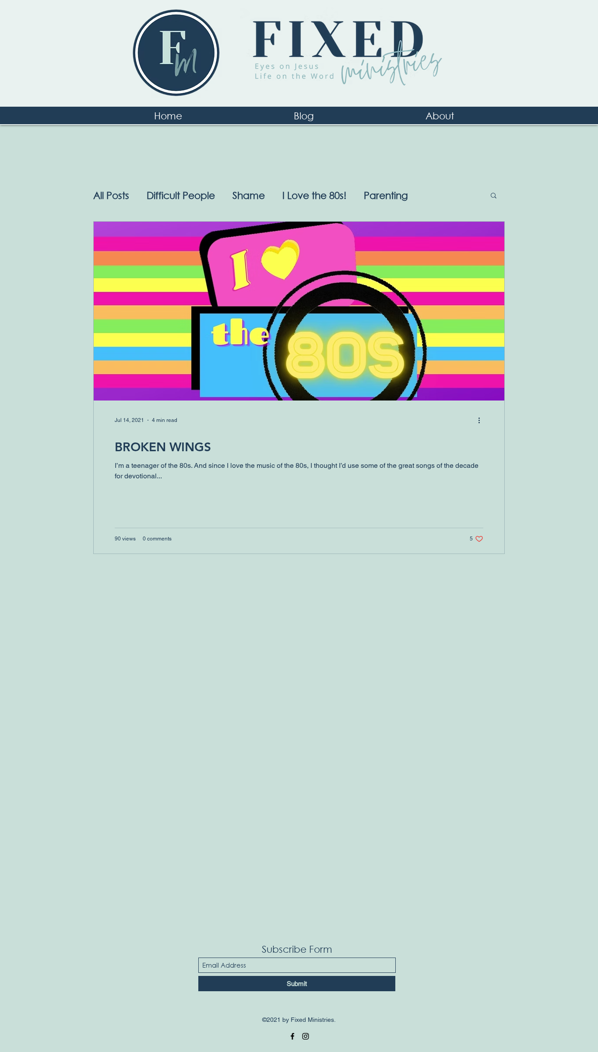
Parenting (386, 195)
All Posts (111, 195)
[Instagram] (305, 1036)
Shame (248, 195)
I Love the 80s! (314, 195)
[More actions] (482, 420)
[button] (493, 196)
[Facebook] (292, 1036)
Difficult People (181, 195)
